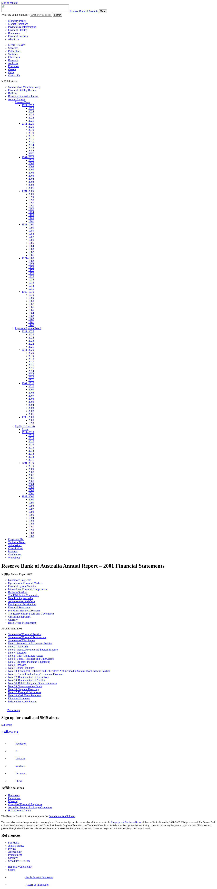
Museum (12, 801)
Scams (11, 869)
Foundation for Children (62, 816)
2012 (31, 151)
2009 (31, 163)
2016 (31, 139)
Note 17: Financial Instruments (24, 692)
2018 (31, 132)
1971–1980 (28, 258)
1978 (31, 267)
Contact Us (14, 75)
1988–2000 (28, 496)
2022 (31, 117)
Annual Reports (16, 99)
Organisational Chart (19, 616)
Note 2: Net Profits (18, 646)
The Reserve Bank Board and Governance (31, 613)
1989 (31, 230)
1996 (31, 206)
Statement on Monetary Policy (24, 87)
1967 (31, 304)
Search (57, 15)
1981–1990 (28, 224)
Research (13, 60)
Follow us (9, 732)
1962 (31, 319)
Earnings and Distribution (22, 604)
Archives (13, 63)
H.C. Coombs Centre (19, 810)
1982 (31, 252)
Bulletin (12, 93)
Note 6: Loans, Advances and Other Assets (31, 658)
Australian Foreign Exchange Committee (30, 807)
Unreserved (14, 798)
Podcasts (12, 551)
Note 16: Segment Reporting (23, 689)
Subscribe (6, 724)
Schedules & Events (19, 860)
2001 (31, 187)
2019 (31, 129)
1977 (31, 270)
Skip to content (9, 2)
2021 (31, 120)
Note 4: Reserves (17, 652)
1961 (31, 322)
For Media (13, 842)
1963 (31, 316)
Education (13, 66)
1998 (31, 200)
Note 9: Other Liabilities (21, 667)
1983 (31, 249)
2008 (31, 166)
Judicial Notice (16, 845)
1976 (31, 273)
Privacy (12, 848)
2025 (31, 108)
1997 (31, 203)
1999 (31, 197)
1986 (31, 239)
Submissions (15, 545)
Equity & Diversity (25, 426)
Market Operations (18, 23)
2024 (31, 111)
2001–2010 (28, 157)
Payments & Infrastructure (22, 26)
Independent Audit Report (22, 701)
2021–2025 (28, 105)
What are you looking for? (15, 14)
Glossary (13, 619)
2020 (31, 126)
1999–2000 (28, 417)
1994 (31, 212)
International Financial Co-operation (27, 589)
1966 (31, 307)
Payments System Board (28, 328)
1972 (31, 285)
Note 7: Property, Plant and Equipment (29, 661)
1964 (31, 313)
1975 (31, 276)
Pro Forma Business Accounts (24, 610)
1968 (31, 300)
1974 (31, 279)
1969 (31, 297)
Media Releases (16, 44)
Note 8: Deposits (17, 664)
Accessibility (15, 851)
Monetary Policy (17, 20)
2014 (31, 145)
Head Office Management (22, 622)
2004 (31, 178)
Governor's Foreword (19, 580)
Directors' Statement (19, 698)
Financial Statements (19, 607)
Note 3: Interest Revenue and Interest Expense (33, 649)
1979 (31, 264)
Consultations (15, 548)
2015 (31, 142)
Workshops (14, 557)
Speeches (13, 48)
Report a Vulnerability (20, 866)
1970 (31, 294)
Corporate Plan (16, 539)
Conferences (15, 554)
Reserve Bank (22, 102)
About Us (13, 39)
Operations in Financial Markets (25, 583)
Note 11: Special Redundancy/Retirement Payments (35, 674)
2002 (31, 184)
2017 (31, 135)
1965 (31, 310)
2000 (31, 194)
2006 (31, 172)
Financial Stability (17, 30)
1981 (31, 255)
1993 (31, 215)
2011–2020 (28, 123)
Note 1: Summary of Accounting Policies (30, 643)
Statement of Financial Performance (27, 637)
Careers (12, 69)
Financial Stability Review (22, 90)
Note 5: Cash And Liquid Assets (25, 655)
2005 (31, 175)
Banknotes (13, 33)
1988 (31, 233)
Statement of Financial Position (24, 634)
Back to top (13, 710)
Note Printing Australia (20, 598)
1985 (31, 242)
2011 (31, 154)
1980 (31, 261)
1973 (31, 282)
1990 (31, 227)
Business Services (17, 592)
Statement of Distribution (21, 640)
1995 (31, 209)
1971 (31, 288)
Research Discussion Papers (23, 96)
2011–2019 (28, 432)
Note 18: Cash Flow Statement (24, 695)
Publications (14, 51)
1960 (31, 325)
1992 (31, 218)
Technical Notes (16, 542)
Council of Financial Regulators (25, 804)
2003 (31, 181)
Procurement (15, 854)
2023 (31, 114)
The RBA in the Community (23, 595)
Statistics (12, 54)
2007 (31, 169)
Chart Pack (14, 57)
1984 (31, 245)
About (25, 429)
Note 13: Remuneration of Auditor (26, 680)
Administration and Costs (21, 601)
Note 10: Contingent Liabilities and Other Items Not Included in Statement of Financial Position (59, 671)
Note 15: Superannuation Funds (25, 686)
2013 (31, 148)
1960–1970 (28, 291)
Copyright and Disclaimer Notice (126, 822)
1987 (31, 236)
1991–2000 (28, 190)
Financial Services (18, 36)
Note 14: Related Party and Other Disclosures (32, 683)
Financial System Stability (22, 586)
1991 (31, 221)
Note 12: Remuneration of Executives (28, 677)
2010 (31, 160)
